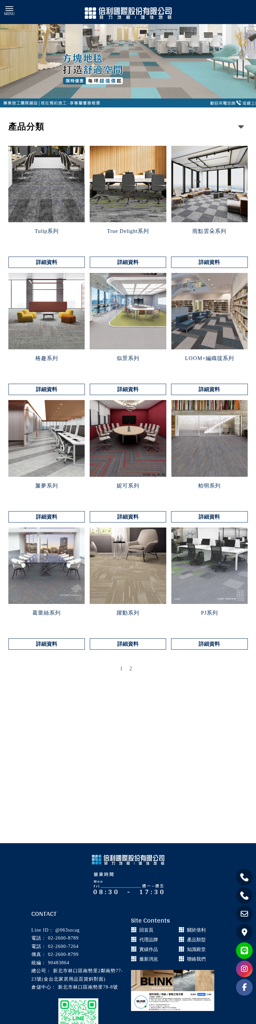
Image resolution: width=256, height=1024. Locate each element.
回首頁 (146, 930)
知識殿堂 (196, 949)
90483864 (58, 962)
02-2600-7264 (63, 946)
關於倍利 (196, 930)
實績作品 (148, 949)
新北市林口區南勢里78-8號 (88, 987)
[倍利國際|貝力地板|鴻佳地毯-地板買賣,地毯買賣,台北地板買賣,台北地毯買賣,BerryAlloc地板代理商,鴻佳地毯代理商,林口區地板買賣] (128, 14)
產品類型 (196, 939)
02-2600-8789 (63, 938)
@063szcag (67, 930)
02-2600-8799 (63, 954)
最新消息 (148, 959)
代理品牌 (148, 939)
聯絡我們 (196, 959)
